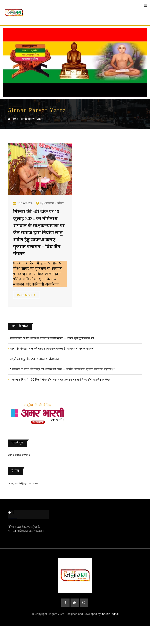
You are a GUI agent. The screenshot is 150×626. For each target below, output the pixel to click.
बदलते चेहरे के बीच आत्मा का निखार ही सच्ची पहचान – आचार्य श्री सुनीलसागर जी (52, 338)
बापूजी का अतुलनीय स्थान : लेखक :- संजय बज (34, 359)
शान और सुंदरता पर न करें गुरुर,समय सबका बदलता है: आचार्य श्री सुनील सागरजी (52, 348)
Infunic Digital (110, 614)
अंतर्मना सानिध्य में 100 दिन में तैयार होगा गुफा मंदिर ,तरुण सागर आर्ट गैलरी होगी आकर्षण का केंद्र (60, 379)
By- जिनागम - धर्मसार (52, 203)
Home (14, 118)
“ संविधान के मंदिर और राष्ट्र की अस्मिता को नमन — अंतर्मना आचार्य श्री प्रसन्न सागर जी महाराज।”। (63, 369)
